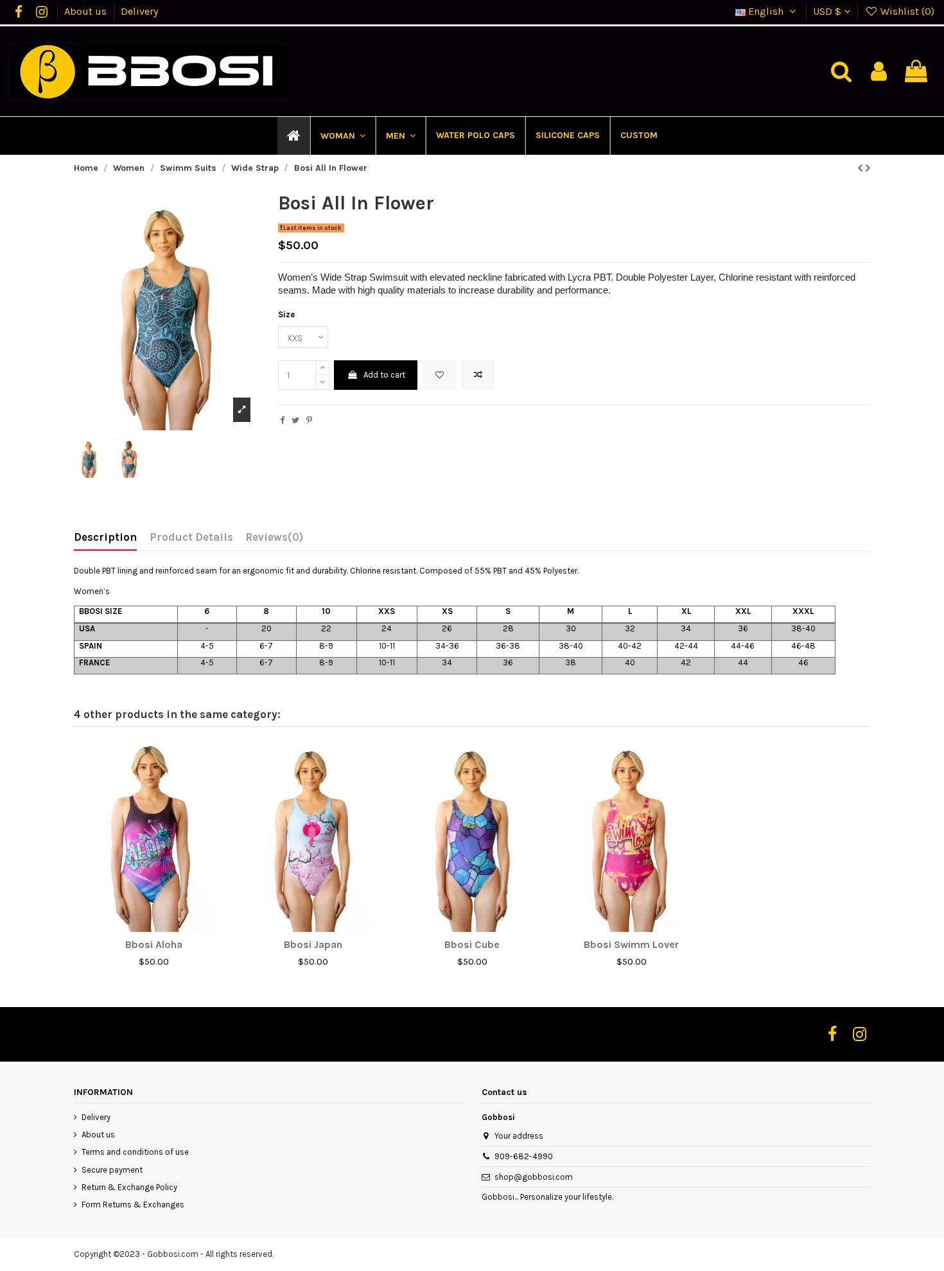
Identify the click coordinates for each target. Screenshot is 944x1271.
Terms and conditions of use (135, 1152)
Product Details (191, 536)
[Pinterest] (309, 420)
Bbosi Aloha (153, 944)
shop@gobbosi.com (533, 1177)
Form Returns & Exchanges (133, 1204)
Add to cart (384, 375)
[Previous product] (862, 168)
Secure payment (112, 1170)
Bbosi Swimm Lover (631, 944)
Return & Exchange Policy (129, 1187)
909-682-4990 (523, 1156)
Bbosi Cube (472, 944)
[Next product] (868, 168)
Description (105, 536)
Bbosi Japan (313, 944)
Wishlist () (906, 11)
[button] (342, 136)
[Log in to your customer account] (878, 71)
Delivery (139, 11)
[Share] (282, 420)
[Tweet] (295, 420)
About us (86, 11)
